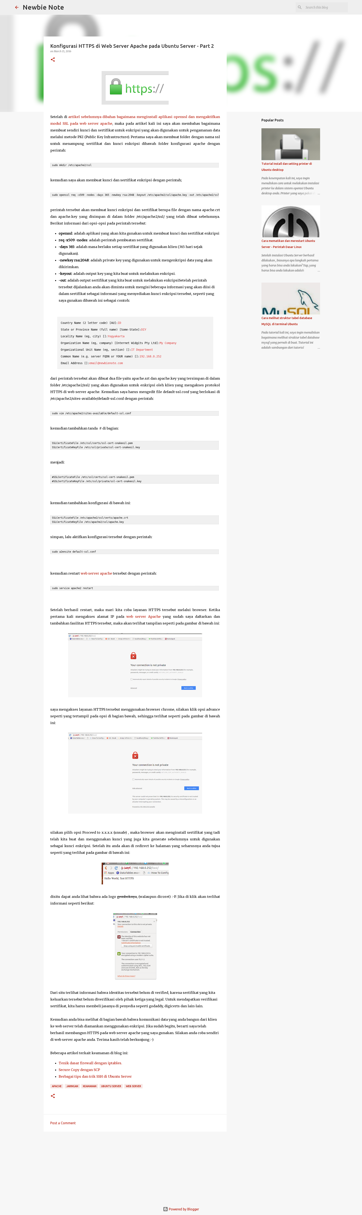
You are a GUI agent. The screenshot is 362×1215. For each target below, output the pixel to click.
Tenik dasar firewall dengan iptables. (90, 1063)
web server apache (96, 573)
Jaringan (72, 1086)
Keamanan (89, 1086)
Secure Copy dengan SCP (79, 1070)
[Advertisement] (135, 1167)
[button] (52, 60)
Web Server (133, 1086)
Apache (57, 1086)
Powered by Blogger (183, 1209)
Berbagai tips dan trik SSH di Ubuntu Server (95, 1076)
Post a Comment (63, 1123)
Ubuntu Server (111, 1086)
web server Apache (143, 616)
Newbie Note (43, 7)
